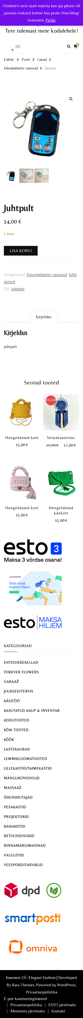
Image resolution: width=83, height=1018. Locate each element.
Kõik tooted (16, 730)
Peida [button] (50, 20)
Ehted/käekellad (21, 662)
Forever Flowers (21, 672)
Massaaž (12, 788)
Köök (9, 739)
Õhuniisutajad (18, 797)
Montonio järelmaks (27, 1011)
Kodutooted (17, 720)
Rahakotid (14, 826)
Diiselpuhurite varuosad (47, 274)
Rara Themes (23, 984)
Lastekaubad (17, 749)
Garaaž (11, 682)
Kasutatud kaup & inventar (32, 711)
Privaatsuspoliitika (41, 992)
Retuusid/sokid (19, 836)
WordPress (66, 984)
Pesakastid (15, 807)
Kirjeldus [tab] (43, 316)
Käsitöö (12, 701)
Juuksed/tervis (18, 691)
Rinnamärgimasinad (25, 845)
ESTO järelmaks (62, 1004)
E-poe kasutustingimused (25, 998)
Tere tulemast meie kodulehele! (41, 30)
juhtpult (18, 288)
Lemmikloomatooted (25, 759)
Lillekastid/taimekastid (28, 768)
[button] (71, 98)
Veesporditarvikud (23, 865)
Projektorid (16, 817)
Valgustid (14, 855)
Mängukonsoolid (22, 778)
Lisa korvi (21, 250)
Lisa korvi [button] (22, 414)
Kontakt (58, 1011)
